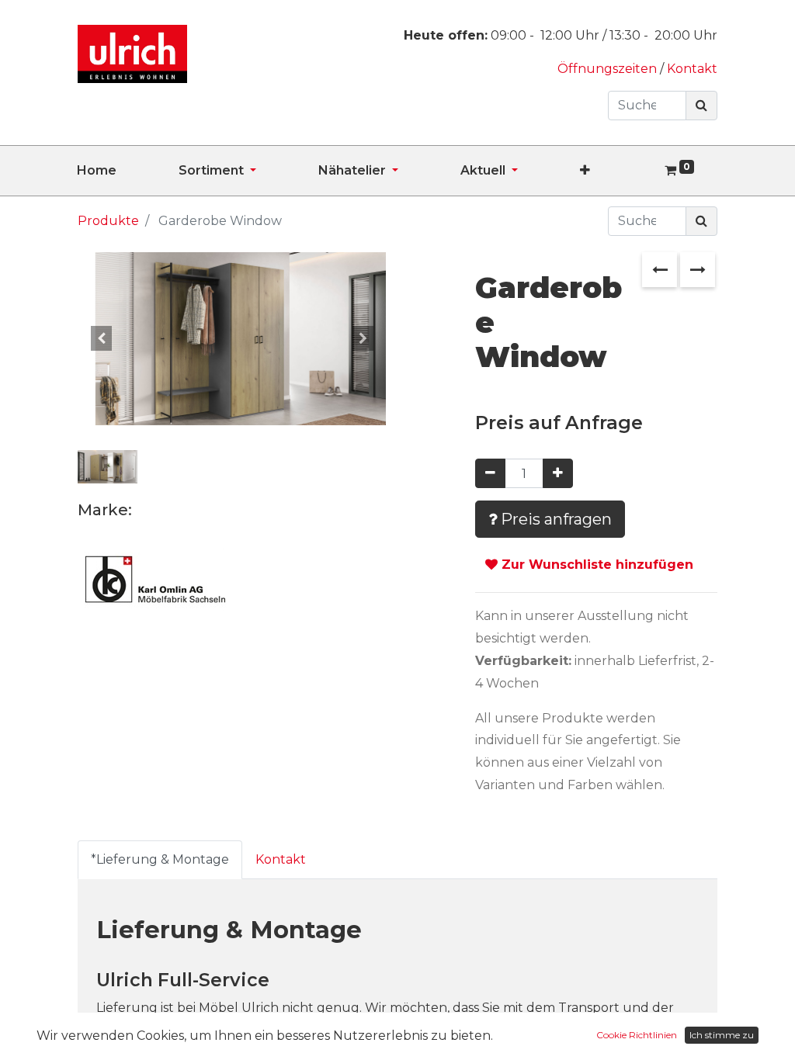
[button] (616, 170)
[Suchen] (701, 105)
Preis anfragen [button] (554, 519)
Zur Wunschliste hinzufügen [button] (595, 564)
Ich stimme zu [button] (721, 1035)
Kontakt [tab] (280, 859)
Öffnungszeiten (608, 68)
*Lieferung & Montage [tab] (160, 859)
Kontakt (692, 68)
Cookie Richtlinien (636, 1035)
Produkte (108, 220)
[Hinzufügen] (558, 473)
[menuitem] (128, 170)
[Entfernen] (490, 473)
